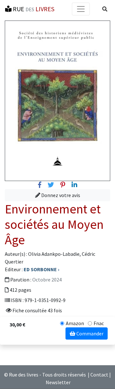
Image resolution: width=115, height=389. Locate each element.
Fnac (99, 323)
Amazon (75, 323)
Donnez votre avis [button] (60, 195)
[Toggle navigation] (81, 9)
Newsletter (58, 382)
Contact (99, 374)
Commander (89, 333)
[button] (104, 9)
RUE (33, 9)
